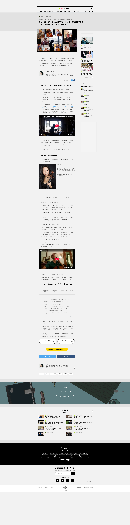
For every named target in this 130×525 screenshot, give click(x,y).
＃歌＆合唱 (83, 455)
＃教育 (68, 460)
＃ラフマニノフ (84, 453)
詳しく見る (71, 75)
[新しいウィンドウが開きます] (57, 480)
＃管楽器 (59, 373)
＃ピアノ (46, 455)
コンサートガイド (91, 11)
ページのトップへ (88, 481)
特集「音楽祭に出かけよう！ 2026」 (64, 11)
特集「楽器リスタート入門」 (49, 11)
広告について (52, 487)
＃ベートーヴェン (76, 455)
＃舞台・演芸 (44, 458)
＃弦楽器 (65, 373)
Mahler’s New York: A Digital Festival (56, 349)
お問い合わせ (79, 487)
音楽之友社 (46, 487)
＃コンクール (62, 453)
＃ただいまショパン (53, 453)
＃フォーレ (77, 453)
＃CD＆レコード (85, 458)
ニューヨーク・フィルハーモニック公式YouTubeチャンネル (65, 341)
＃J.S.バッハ (45, 453)
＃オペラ (62, 460)
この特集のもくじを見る (66, 396)
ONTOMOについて (40, 487)
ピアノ (85, 11)
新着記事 (40, 11)
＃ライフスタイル (76, 458)
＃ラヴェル (41, 373)
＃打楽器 (70, 373)
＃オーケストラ (53, 373)
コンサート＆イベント (77, 11)
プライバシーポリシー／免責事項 (88, 487)
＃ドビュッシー (69, 453)
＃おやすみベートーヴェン (66, 458)
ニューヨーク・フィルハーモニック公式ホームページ (47, 341)
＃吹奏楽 (52, 455)
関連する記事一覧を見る (88, 77)
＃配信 (47, 373)
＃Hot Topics (59, 455)
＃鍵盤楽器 (57, 458)
